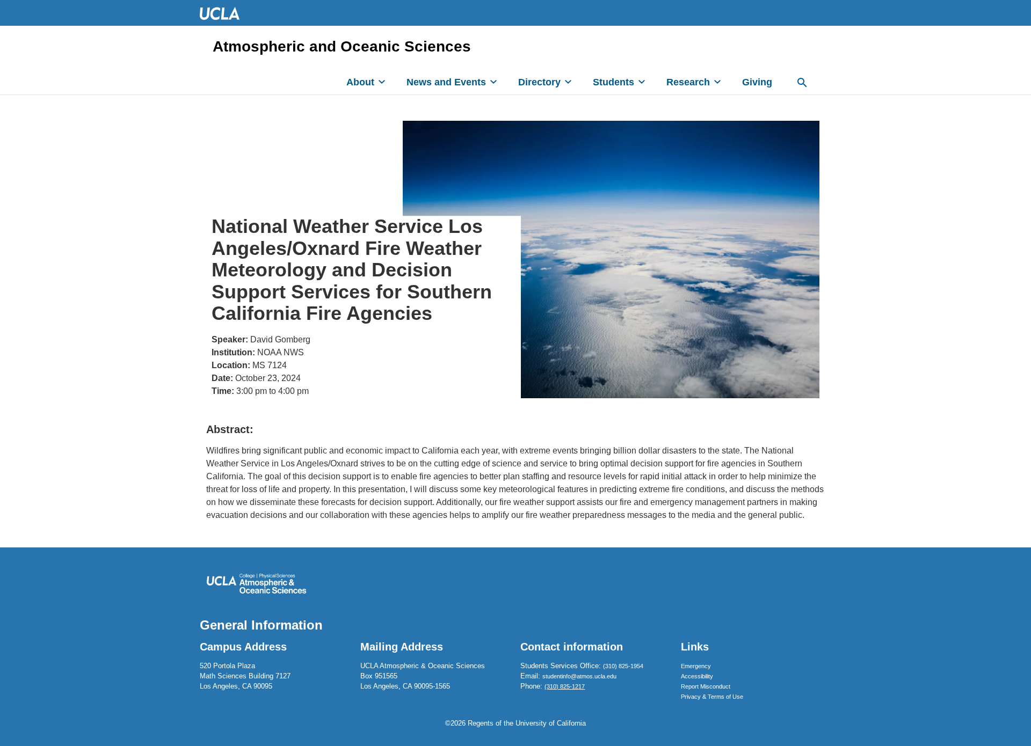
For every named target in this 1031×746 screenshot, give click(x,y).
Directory (539, 82)
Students (613, 82)
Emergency (696, 666)
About (360, 82)
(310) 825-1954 (623, 666)
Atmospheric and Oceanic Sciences (342, 46)
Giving (757, 82)
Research (688, 82)
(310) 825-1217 (564, 686)
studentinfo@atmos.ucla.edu (579, 676)
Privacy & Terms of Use (712, 696)
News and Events (446, 82)
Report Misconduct (705, 686)
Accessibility (697, 676)
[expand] (381, 81)
